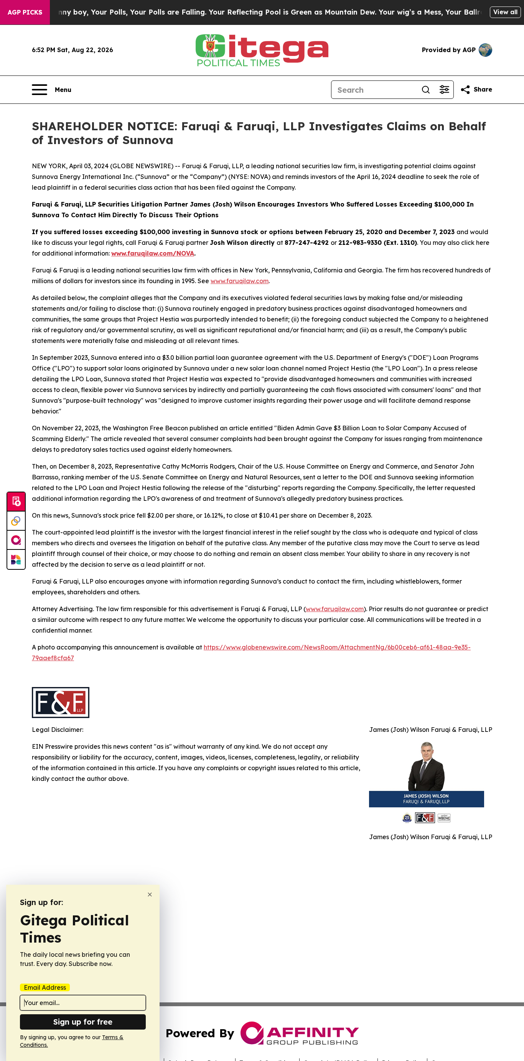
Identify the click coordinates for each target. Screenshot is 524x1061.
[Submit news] (16, 502)
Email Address (45, 987)
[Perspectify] (16, 521)
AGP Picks (25, 12)
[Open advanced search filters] (444, 89)
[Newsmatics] (16, 559)
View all (505, 12)
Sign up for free (82, 1022)
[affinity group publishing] (16, 540)
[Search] (426, 89)
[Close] (149, 894)
